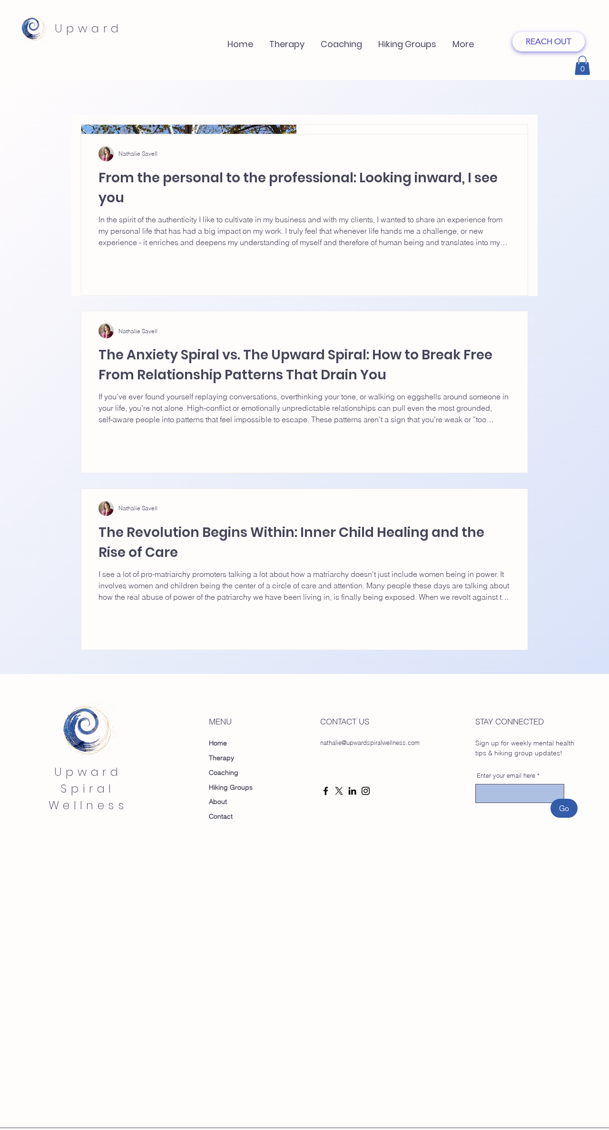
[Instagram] (365, 790)
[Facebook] (325, 790)
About (218, 801)
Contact (221, 816)
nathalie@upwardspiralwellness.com (370, 742)
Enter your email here (506, 776)
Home (218, 743)
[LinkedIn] (352, 790)
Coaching (223, 772)
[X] (339, 790)
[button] (341, 40)
